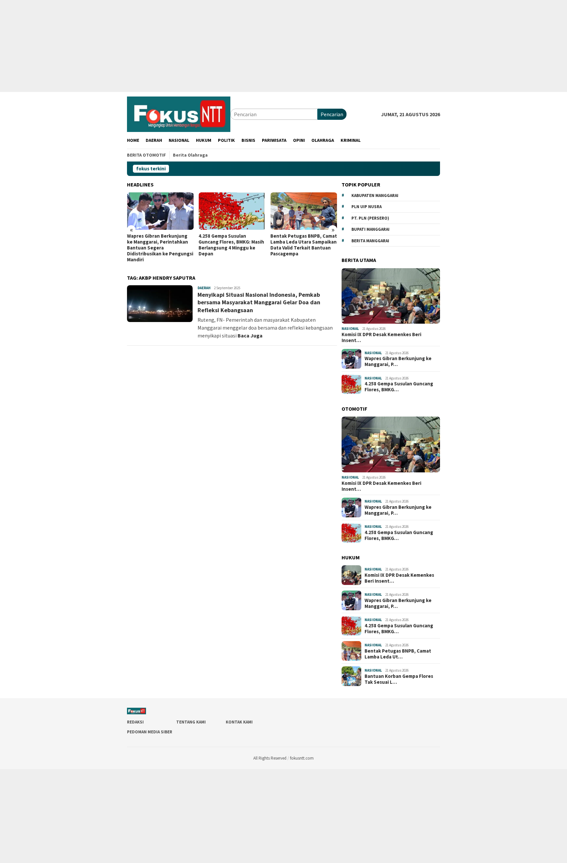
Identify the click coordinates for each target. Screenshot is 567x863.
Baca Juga (250, 335)
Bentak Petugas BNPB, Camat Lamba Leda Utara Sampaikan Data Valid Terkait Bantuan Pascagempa (303, 245)
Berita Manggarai (370, 241)
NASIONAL (350, 328)
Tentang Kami (191, 722)
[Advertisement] (197, 46)
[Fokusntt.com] (178, 113)
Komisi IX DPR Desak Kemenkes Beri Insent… (381, 337)
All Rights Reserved (269, 758)
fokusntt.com (302, 758)
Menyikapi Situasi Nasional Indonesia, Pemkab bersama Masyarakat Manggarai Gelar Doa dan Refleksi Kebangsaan (259, 302)
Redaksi (135, 722)
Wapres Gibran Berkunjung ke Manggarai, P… (398, 361)
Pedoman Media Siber (149, 732)
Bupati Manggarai (370, 229)
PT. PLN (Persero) (370, 218)
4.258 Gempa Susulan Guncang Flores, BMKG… (399, 387)
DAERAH (204, 288)
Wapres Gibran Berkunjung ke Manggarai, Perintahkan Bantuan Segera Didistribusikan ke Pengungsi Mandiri (160, 248)
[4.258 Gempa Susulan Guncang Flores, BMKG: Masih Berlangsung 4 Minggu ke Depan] (232, 211)
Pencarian (332, 114)
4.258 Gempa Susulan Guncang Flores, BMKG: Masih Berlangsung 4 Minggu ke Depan (231, 245)
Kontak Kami (239, 722)
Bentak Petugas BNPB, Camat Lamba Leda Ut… (398, 654)
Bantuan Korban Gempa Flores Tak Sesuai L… (399, 679)
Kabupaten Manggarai (374, 195)
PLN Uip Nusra (366, 206)
